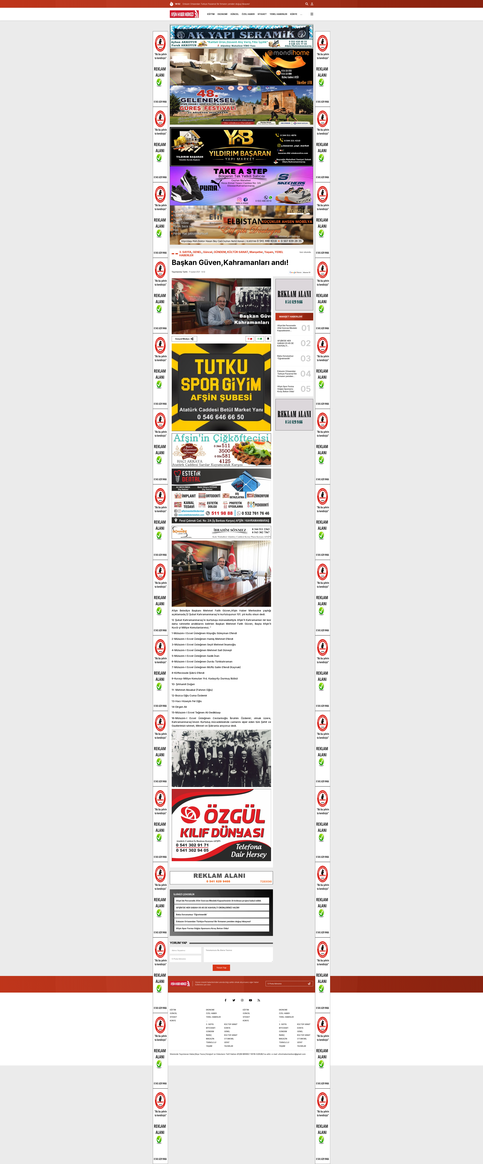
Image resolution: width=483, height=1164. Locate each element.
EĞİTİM (211, 14)
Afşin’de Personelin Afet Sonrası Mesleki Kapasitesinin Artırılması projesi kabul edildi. (218, 900)
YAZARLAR (228, 1046)
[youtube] (250, 1000)
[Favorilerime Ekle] (268, 339)
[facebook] (225, 1000)
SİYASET (262, 14)
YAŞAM (209, 1046)
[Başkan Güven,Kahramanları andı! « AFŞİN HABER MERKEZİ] (184, 14)
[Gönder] (310, 983)
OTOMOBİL (229, 1039)
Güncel (207, 252)
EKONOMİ (222, 14)
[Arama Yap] (305, 4)
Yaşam (268, 252)
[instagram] (242, 1000)
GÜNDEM (220, 252)
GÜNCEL (234, 14)
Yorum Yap (221, 968)
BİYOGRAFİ (210, 1028)
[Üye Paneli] (310, 4)
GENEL (197, 252)
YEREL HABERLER (278, 14)
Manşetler (256, 252)
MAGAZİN (210, 1039)
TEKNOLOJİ (211, 1042)
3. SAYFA (185, 252)
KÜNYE (293, 14)
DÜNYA (227, 1028)
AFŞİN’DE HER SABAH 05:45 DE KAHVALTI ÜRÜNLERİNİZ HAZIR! (207, 907)
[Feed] (258, 1000)
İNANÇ (209, 1035)
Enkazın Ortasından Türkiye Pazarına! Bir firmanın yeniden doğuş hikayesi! (213, 921)
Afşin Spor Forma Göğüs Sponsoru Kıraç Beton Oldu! (202, 928)
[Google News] (300, 272)
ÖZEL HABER (248, 14)
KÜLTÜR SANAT (237, 252)
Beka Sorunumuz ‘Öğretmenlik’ (191, 914)
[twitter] (233, 1000)
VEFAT (227, 1042)
